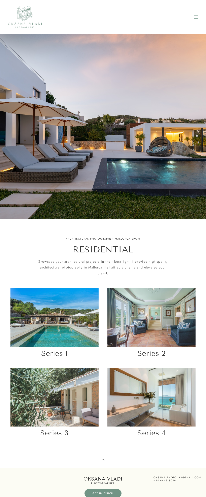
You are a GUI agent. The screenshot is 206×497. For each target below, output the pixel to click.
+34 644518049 (164, 480)
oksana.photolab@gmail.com (177, 477)
